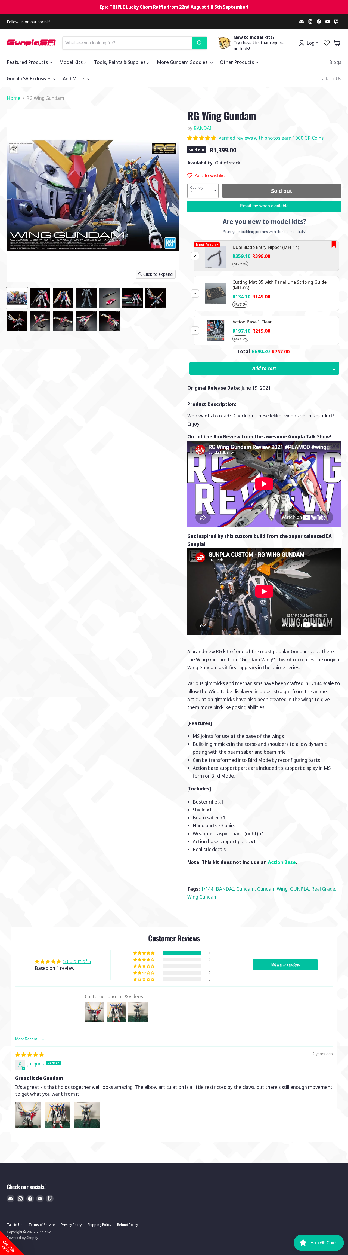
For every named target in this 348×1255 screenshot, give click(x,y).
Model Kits (71, 62)
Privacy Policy (71, 1224)
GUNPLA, (300, 888)
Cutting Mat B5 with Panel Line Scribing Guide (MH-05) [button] (279, 285)
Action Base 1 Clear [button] (252, 322)
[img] (29, 1054)
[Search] (199, 43)
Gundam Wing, (273, 888)
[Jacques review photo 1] (28, 1115)
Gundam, (246, 888)
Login (312, 43)
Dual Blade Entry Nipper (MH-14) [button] (265, 247)
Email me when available (264, 206)
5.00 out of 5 (77, 961)
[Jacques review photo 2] (58, 1115)
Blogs (335, 62)
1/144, (208, 888)
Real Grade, (324, 888)
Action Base (282, 862)
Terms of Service (42, 1224)
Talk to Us (330, 78)
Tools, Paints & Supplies (120, 62)
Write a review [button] (285, 965)
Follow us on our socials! (28, 21)
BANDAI (203, 128)
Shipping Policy (99, 1224)
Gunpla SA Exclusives (29, 78)
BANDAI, (226, 888)
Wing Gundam (202, 896)
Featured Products (28, 62)
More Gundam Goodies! (183, 62)
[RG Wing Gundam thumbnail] (17, 298)
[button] (202, 138)
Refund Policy (127, 1224)
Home (13, 98)
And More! (74, 78)
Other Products (237, 62)
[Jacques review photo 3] (87, 1115)
